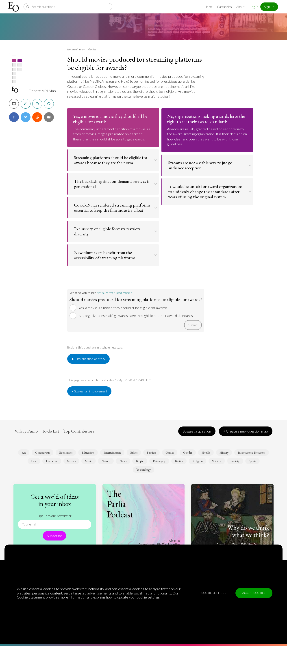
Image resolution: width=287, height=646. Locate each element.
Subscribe (54, 536)
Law (34, 461)
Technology (143, 469)
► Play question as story (88, 359)
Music (88, 461)
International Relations (251, 452)
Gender (187, 452)
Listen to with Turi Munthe (159, 542)
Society (235, 461)
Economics (65, 452)
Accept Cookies (253, 592)
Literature (52, 461)
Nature (106, 461)
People (140, 461)
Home (208, 7)
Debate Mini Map (42, 91)
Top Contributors (78, 431)
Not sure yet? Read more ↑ (114, 293)
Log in (254, 6)
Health (206, 452)
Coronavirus (42, 452)
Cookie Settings (214, 592)
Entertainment (76, 49)
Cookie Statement (31, 597)
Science (216, 461)
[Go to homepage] (14, 7)
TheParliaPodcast (120, 504)
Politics (179, 461)
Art (24, 452)
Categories (224, 7)
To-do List (50, 431)
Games (169, 452)
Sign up (269, 6)
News (123, 461)
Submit (193, 325)
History (224, 452)
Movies (91, 49)
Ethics (133, 452)
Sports (252, 461)
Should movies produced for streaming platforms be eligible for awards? (134, 63)
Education (88, 452)
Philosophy (159, 461)
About (240, 7)
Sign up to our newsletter (55, 516)
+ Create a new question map (245, 431)
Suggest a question (197, 431)
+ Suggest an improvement (89, 391)
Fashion (151, 452)
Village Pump (26, 431)
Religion (197, 461)
